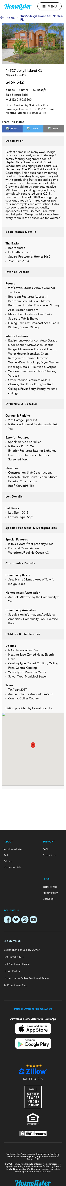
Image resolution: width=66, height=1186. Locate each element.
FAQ (45, 849)
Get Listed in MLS (14, 957)
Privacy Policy (50, 893)
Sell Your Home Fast (15, 985)
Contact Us (49, 855)
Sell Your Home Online (17, 964)
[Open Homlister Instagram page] (25, 920)
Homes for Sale (12, 867)
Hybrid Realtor (12, 971)
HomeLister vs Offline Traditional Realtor (27, 978)
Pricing (8, 861)
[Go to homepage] (18, 7)
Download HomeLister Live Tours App (33, 1018)
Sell (6, 855)
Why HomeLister (13, 849)
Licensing (48, 899)
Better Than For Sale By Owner (22, 950)
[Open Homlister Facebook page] (7, 920)
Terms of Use (50, 887)
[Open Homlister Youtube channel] (33, 920)
